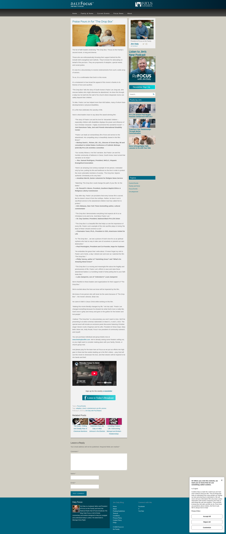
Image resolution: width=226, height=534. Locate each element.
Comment (75, 451)
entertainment (91, 408)
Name (73, 473)
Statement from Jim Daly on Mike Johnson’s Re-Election (97, 428)
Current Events (133, 183)
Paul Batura (135, 46)
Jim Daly (82, 5)
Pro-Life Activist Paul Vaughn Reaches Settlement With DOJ (140, 115)
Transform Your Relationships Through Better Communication (140, 131)
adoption (79, 408)
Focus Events (81, 406)
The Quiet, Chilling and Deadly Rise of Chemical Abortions (80, 428)
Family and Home (134, 186)
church (84, 408)
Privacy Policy (117, 518)
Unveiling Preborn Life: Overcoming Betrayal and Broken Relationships (114, 430)
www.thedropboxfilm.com (81, 339)
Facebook (141, 506)
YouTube (141, 511)
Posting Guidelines (119, 511)
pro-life (98, 408)
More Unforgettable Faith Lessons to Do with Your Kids (140, 147)
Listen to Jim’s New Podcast (137, 53)
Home (115, 506)
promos (104, 408)
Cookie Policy (117, 520)
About (115, 509)
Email (73, 483)
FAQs (114, 522)
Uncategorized (133, 191)
